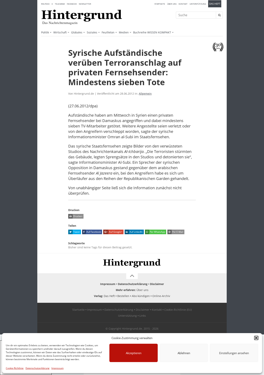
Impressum (57, 368)
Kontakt (183, 4)
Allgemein (145, 93)
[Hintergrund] (81, 16)
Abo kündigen (141, 296)
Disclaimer (157, 284)
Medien (124, 32)
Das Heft (214, 3)
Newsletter (85, 4)
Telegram (60, 4)
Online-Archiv (161, 296)
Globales (76, 32)
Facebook (72, 4)
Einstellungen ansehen (234, 353)
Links (142, 315)
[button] (256, 338)
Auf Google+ (115, 231)
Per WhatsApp (157, 231)
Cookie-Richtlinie (15, 368)
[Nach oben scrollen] (132, 276)
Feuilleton (108, 32)
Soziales (92, 32)
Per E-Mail (177, 231)
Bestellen (123, 296)
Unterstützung (198, 4)
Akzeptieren (133, 353)
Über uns (171, 4)
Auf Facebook (93, 231)
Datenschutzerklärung (37, 368)
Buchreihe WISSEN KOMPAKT (152, 32)
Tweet (76, 231)
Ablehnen (184, 353)
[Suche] (219, 15)
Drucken (77, 216)
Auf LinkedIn (136, 231)
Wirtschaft (60, 32)
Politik (45, 32)
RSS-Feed (45, 4)
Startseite (159, 4)
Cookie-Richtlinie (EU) (178, 309)
